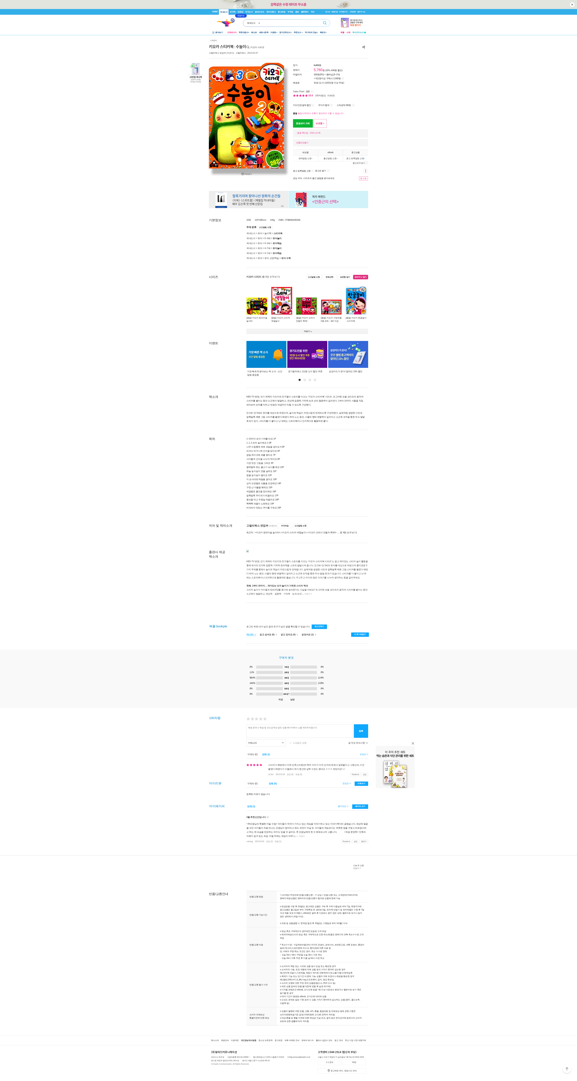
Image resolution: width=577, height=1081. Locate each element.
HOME (215, 12)
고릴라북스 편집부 (217, 53)
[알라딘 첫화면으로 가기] (227, 23)
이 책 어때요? (360, 634)
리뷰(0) (331, 95)
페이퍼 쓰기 (360, 806)
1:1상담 (318, 894)
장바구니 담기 (361, 277)
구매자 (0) (252, 754)
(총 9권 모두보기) (271, 276)
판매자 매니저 (307, 1040)
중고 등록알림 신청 (355, 158)
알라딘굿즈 (259, 12)
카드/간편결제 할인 (302, 105)
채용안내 (225, 1040)
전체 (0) (273, 783)
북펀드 (323, 32)
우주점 (290, 12)
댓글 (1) (278, 841)
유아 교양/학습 (271, 258)
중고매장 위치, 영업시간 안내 (344, 1071)
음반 (297, 12)
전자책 (232, 12)
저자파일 (285, 526)
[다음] (274, 115)
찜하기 (363, 841)
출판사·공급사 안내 (324, 1040)
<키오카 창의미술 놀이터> (268, 532)
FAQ (354, 1062)
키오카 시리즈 (257, 47)
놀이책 (267, 233)
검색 (325, 23)
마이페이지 (343, 12)
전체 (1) (266, 754)
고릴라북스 (241, 53)
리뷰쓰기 (361, 783)
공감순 (345, 783)
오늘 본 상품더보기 (358, 866)
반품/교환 (328, 894)
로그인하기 (319, 626)
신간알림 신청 (265, 227)
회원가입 (334, 12)
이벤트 (273, 32)
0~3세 (267, 238)
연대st (271, 774)
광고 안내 (338, 1040)
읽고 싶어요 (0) (267, 634)
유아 (260, 233)
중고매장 (281, 12)
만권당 (240, 12)
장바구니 (361, 12)
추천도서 (298, 32)
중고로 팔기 (321, 170)
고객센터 (353, 12)
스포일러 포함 (300, 743)
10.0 (311, 95)
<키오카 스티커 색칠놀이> (294, 532)
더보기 (307, 594)
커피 (312, 12)
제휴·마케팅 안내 (292, 1040)
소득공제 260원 (344, 105)
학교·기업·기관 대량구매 (355, 1040)
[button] (300, 380)
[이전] (218, 115)
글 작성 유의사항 (356, 743)
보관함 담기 (345, 277)
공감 (364, 774)
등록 (361, 731)
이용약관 (235, 1040)
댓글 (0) (298, 774)
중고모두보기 (359, 163)
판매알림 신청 (305, 158)
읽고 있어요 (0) (288, 634)
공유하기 (363, 47)
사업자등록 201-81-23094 (238, 1057)
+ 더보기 (301, 836)
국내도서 (223, 12)
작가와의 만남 (311, 32)
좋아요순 (342, 806)
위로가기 (566, 1069)
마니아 (250, 634)
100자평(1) (320, 95)
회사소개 (215, 1040)
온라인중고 (271, 12)
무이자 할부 (323, 105)
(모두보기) (352, 532)
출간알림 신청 (330, 158)
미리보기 (248, 174)
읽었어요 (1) (308, 634)
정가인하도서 (285, 32)
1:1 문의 (329, 1062)
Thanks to (355, 774)
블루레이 (305, 12)
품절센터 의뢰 (303, 123)
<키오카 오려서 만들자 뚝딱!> (322, 532)
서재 (348, 32)
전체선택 (329, 277)
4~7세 (267, 248)
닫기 (572, 4)
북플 (342, 32)
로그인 (327, 12)
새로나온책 (264, 32)
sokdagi (249, 841)
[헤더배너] (353, 22)
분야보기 (219, 32)
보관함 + (320, 123)
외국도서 (249, 12)
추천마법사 (243, 32)
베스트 (254, 32)
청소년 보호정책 (265, 1040)
